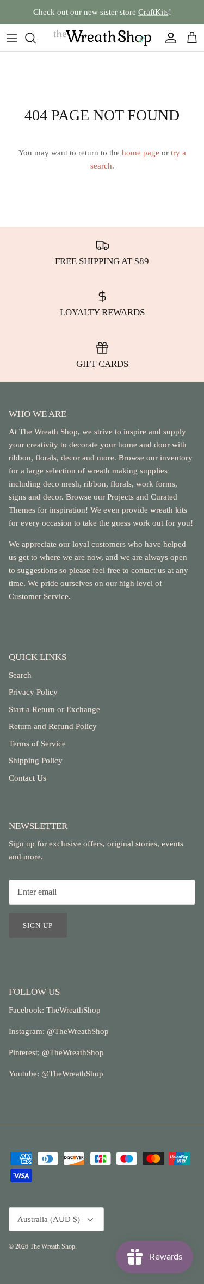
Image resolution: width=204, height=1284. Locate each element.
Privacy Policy (33, 692)
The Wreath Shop (52, 1246)
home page (140, 152)
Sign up (38, 925)
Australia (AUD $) (48, 1219)
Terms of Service (37, 743)
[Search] (36, 38)
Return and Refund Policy (53, 726)
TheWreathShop (73, 1010)
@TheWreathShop (72, 1052)
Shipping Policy (36, 760)
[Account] (168, 38)
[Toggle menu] (12, 38)
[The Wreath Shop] (102, 38)
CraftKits (153, 12)
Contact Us (27, 778)
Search (20, 675)
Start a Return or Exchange (54, 709)
